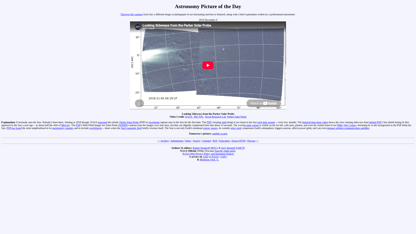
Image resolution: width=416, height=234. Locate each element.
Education (224, 140)
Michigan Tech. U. (209, 159)
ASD (205, 156)
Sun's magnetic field (131, 128)
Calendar (206, 140)
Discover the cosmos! (132, 14)
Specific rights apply (225, 151)
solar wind (236, 128)
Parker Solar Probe (237, 116)
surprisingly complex (63, 128)
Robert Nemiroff (201, 148)
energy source (210, 128)
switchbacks (95, 128)
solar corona (252, 125)
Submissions (177, 140)
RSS (215, 140)
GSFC (224, 156)
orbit (224, 122)
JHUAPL (199, 116)
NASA (188, 116)
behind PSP (375, 122)
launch (101, 122)
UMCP (240, 148)
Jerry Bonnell (228, 148)
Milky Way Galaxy (347, 125)
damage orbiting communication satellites (348, 128)
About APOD (238, 140)
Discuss (251, 140)
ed (106, 122)
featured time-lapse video (315, 122)
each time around (266, 122)
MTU (214, 148)
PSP (209, 122)
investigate (154, 122)
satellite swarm (219, 133)
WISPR (123, 125)
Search (196, 140)
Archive (165, 140)
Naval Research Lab (215, 116)
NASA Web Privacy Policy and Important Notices (208, 153)
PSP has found (14, 128)
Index (188, 140)
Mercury (65, 125)
